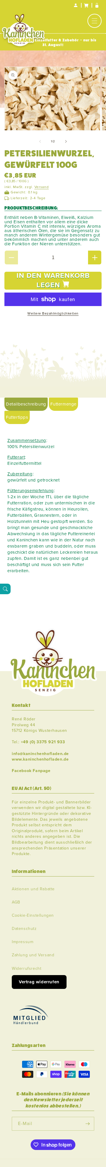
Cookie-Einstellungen (33, 915)
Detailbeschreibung (26, 404)
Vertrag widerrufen (39, 981)
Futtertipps (17, 417)
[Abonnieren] (87, 1124)
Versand (41, 187)
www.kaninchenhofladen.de (40, 759)
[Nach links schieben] (40, 141)
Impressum (22, 941)
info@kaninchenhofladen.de (40, 753)
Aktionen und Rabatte (33, 888)
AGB (16, 902)
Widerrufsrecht (26, 968)
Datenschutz (24, 928)
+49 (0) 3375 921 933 (43, 741)
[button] (94, 20)
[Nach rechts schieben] (65, 141)
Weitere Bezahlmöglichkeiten (53, 313)
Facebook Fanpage (31, 770)
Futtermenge (63, 404)
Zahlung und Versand (33, 954)
